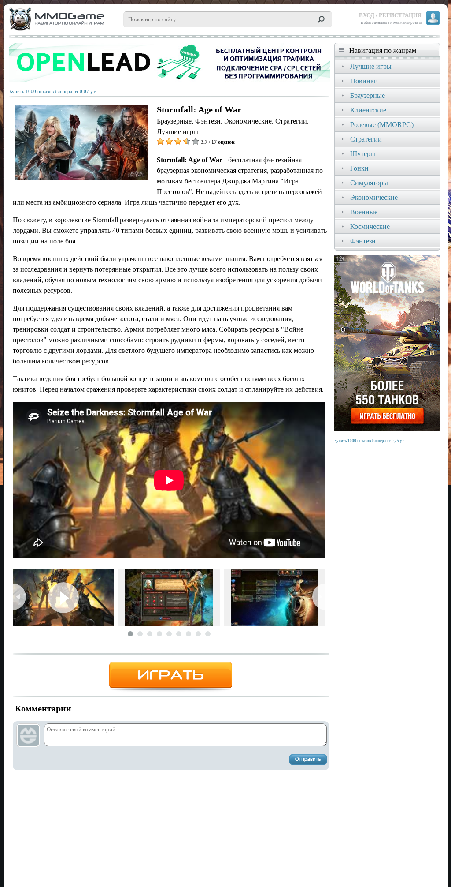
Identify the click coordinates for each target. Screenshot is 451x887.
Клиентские (368, 110)
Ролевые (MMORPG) (382, 124)
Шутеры (362, 153)
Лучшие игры (371, 66)
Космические (370, 226)
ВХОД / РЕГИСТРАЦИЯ (390, 15)
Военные (363, 212)
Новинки (364, 81)
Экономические (374, 197)
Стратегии (366, 139)
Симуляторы (369, 183)
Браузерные (367, 95)
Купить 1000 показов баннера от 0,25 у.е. (369, 440)
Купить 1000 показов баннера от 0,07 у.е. (53, 91)
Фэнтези (363, 241)
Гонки (359, 168)
